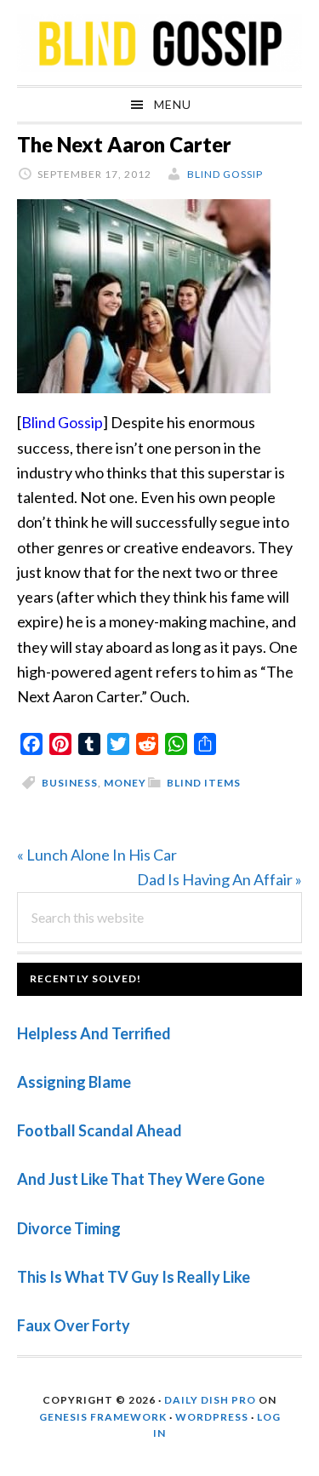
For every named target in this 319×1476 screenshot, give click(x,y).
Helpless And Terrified (94, 1033)
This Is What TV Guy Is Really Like (133, 1276)
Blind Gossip (62, 422)
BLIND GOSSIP (159, 43)
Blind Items (204, 782)
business (70, 782)
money (125, 782)
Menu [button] (172, 104)
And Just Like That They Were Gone (141, 1179)
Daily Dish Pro (210, 1399)
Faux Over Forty (73, 1325)
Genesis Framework (103, 1416)
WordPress (211, 1416)
